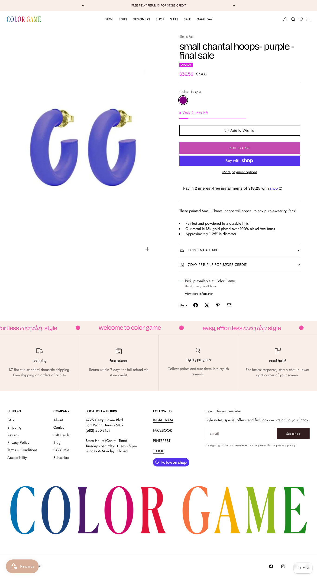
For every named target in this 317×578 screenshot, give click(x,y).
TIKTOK (158, 451)
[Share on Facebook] (195, 305)
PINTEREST (161, 440)
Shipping (14, 427)
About (58, 420)
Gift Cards (61, 435)
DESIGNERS (141, 19)
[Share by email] (229, 305)
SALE (187, 19)
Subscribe (61, 457)
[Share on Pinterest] (218, 305)
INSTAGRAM (163, 420)
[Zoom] (147, 249)
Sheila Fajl (186, 36)
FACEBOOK (162, 430)
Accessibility (17, 457)
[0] (301, 19)
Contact (59, 427)
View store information (199, 293)
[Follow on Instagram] (283, 566)
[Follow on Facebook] (271, 566)
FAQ (11, 420)
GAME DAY (205, 19)
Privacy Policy (18, 442)
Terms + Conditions (22, 450)
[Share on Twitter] (207, 305)
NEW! (109, 19)
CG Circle (61, 450)
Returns (13, 435)
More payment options (239, 172)
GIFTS (174, 19)
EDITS (123, 19)
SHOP (160, 19)
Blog (57, 442)
